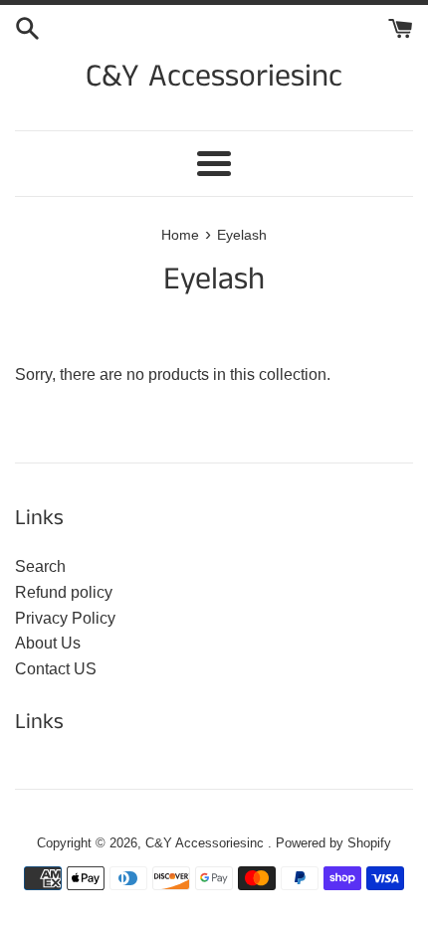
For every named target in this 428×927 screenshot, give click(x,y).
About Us (48, 643)
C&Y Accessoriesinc (214, 77)
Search (40, 566)
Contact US (56, 668)
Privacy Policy (65, 618)
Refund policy (63, 592)
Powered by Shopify (333, 842)
